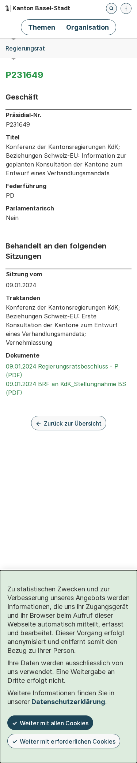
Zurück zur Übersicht (73, 423)
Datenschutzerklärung (68, 702)
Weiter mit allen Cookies (54, 723)
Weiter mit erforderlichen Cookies (67, 741)
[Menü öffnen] (126, 8)
